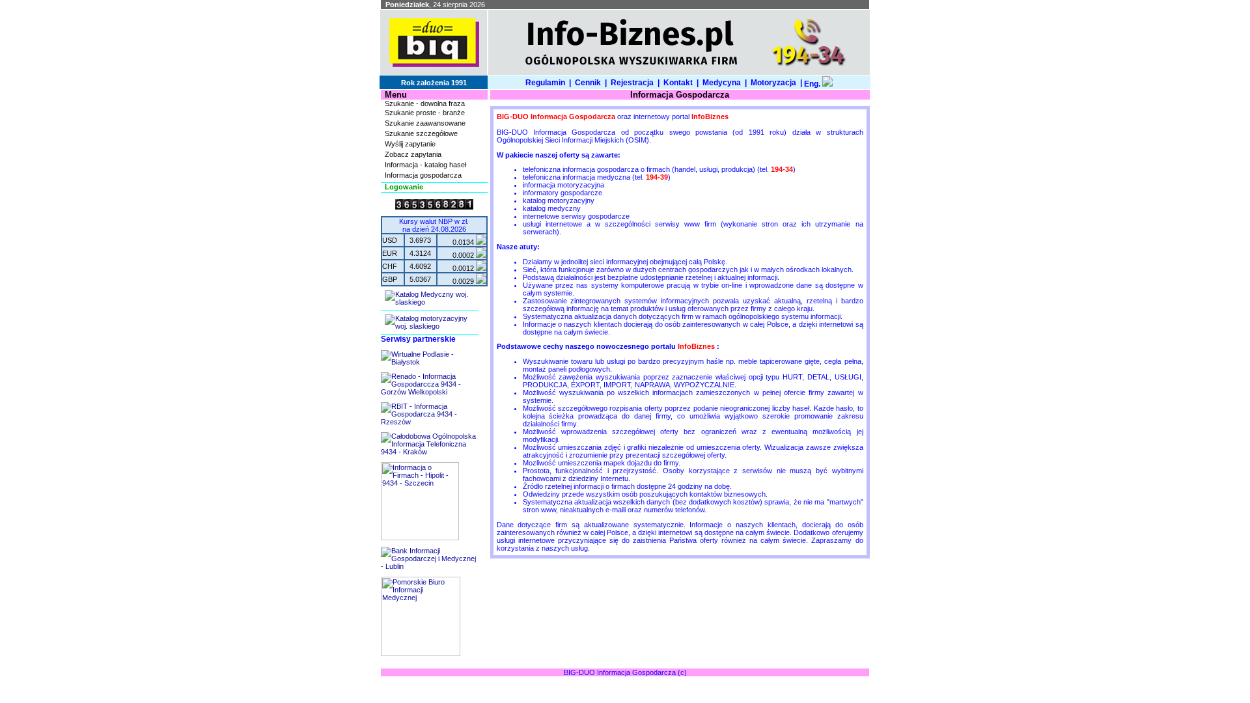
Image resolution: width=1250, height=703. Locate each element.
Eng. (812, 84)
